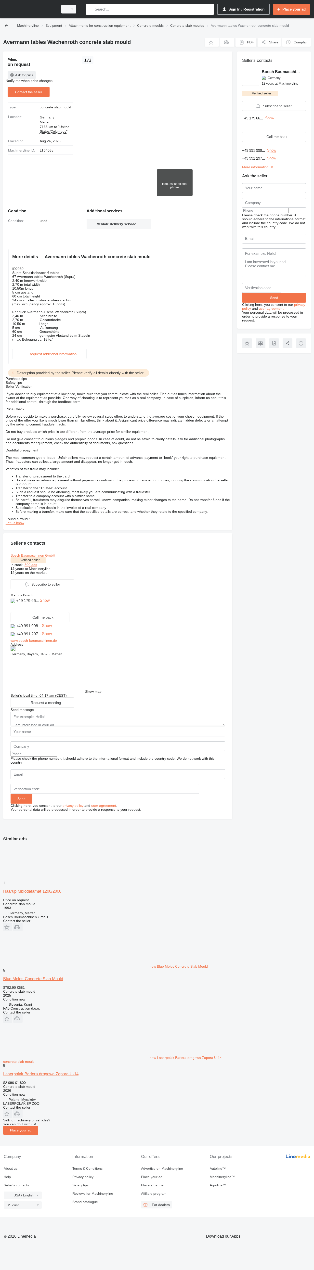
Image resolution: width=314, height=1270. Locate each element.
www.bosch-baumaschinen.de (34, 640)
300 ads (31, 565)
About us (10, 1168)
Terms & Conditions (87, 1168)
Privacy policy (82, 1177)
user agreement (103, 806)
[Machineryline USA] (29, 9)
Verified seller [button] (29, 560)
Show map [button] (93, 691)
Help (7, 1177)
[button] (212, 42)
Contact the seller (28, 92)
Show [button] (45, 600)
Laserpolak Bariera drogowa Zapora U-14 (40, 1074)
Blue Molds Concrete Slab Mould (33, 978)
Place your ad (20, 1130)
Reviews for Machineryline (92, 1193)
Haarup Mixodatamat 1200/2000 (32, 891)
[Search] (91, 9)
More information (255, 167)
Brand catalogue (85, 1202)
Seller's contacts (16, 1185)
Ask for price (24, 75)
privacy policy (73, 806)
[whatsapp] (13, 608)
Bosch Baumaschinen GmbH (33, 555)
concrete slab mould (55, 107)
